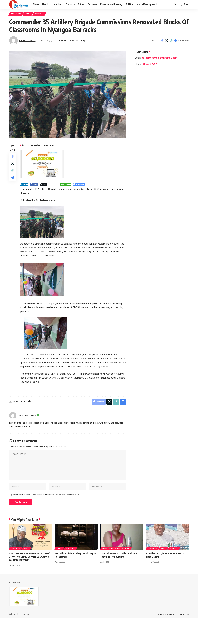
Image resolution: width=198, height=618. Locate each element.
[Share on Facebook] (162, 40)
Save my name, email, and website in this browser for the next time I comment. (46, 494)
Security (39, 13)
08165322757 (149, 64)
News (28, 13)
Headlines (16, 13)
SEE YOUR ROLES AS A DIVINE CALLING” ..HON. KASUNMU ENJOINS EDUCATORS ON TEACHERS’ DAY (29, 557)
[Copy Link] (171, 40)
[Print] (176, 40)
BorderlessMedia (27, 40)
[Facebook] (172, 4)
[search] (180, 4)
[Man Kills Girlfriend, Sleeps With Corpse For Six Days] (76, 537)
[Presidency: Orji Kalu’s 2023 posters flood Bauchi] (167, 537)
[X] (175, 4)
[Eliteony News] (18, 4)
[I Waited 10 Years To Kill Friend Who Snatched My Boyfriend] (121, 537)
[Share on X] (167, 40)
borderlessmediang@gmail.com (159, 57)
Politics (174, 549)
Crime (59, 549)
